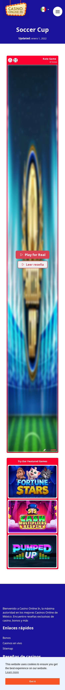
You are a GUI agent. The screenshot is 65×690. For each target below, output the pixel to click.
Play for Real (35, 254)
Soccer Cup (32, 30)
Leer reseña (35, 264)
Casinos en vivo (12, 643)
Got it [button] (32, 681)
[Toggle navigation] (57, 11)
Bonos (7, 638)
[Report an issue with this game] (10, 60)
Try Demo (32, 482)
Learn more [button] (12, 672)
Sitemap (8, 648)
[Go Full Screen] (15, 60)
